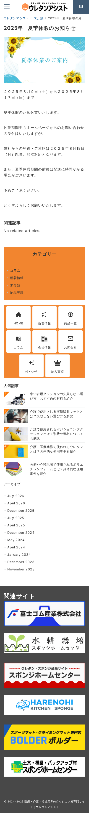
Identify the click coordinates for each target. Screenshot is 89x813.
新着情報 (17, 278)
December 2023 (20, 562)
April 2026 (16, 503)
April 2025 (16, 525)
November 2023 (20, 569)
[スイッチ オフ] (81, 7)
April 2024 (16, 547)
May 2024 (15, 540)
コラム (15, 270)
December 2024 (20, 532)
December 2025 (20, 510)
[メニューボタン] (6, 6)
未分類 (15, 285)
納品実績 (17, 292)
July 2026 (15, 496)
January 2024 (19, 554)
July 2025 (15, 518)
